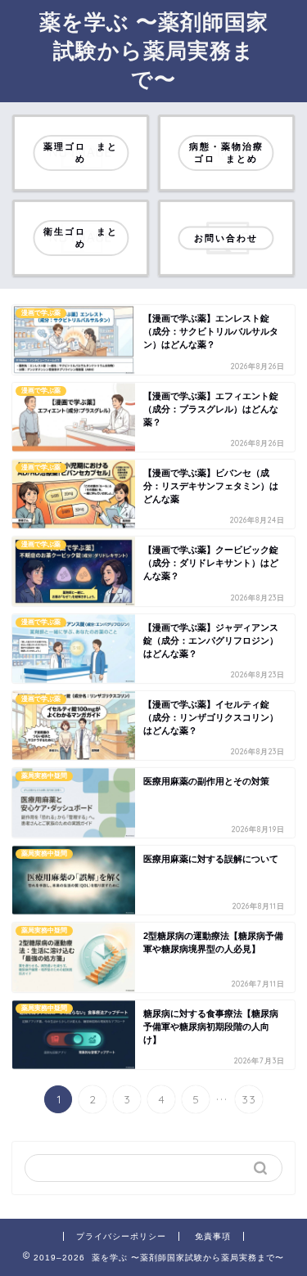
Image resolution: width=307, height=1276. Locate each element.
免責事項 (213, 1236)
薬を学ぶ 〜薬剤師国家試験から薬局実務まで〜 (154, 50)
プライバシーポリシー (121, 1236)
